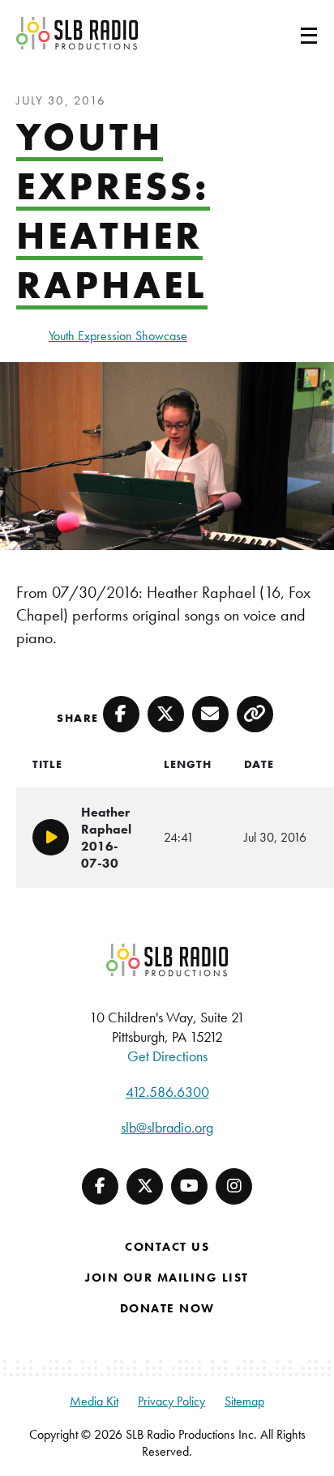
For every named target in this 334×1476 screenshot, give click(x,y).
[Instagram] (234, 1186)
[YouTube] (189, 1186)
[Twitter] (144, 1186)
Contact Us (167, 1247)
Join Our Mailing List (167, 1277)
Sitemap (244, 1401)
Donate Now (167, 1308)
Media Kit (94, 1401)
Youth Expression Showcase (118, 335)
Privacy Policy (171, 1401)
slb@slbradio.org (167, 1127)
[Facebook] (100, 1186)
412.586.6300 (167, 1091)
